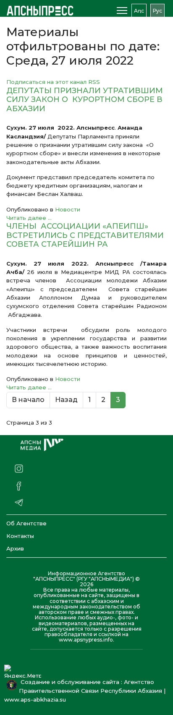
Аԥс (139, 11)
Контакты (20, 535)
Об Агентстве (26, 523)
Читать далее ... (29, 217)
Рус (157, 11)
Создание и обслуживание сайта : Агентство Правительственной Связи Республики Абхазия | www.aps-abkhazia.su (84, 690)
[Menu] (122, 10)
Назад (66, 400)
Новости (67, 209)
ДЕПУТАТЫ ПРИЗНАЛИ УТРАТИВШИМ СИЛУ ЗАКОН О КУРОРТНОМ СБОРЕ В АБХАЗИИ (84, 99)
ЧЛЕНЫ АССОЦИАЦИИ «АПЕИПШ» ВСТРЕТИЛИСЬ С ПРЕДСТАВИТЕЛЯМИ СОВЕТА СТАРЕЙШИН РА (85, 235)
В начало (28, 400)
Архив (15, 548)
